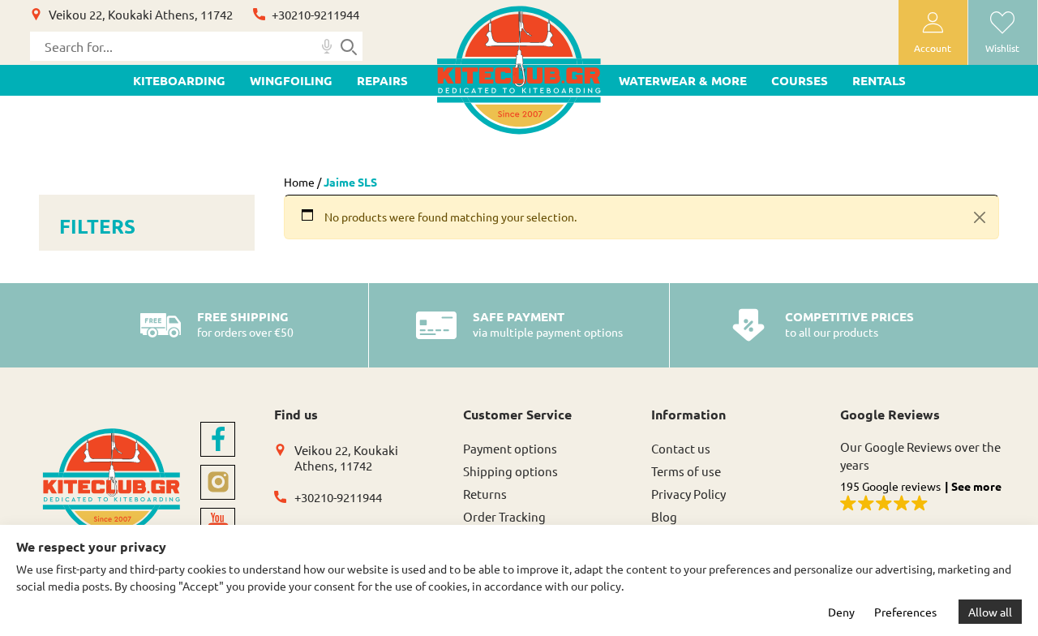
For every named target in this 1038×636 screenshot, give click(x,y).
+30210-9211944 (315, 14)
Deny (841, 611)
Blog (664, 516)
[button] (925, 497)
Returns (485, 493)
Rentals (879, 80)
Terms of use (686, 471)
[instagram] (217, 482)
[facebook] (217, 439)
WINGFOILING (291, 80)
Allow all (990, 611)
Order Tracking (504, 516)
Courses (799, 80)
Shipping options (510, 471)
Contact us (680, 448)
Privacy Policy (688, 493)
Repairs (382, 80)
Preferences (905, 611)
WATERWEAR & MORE (683, 80)
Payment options (510, 448)
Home (299, 181)
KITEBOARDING (179, 80)
